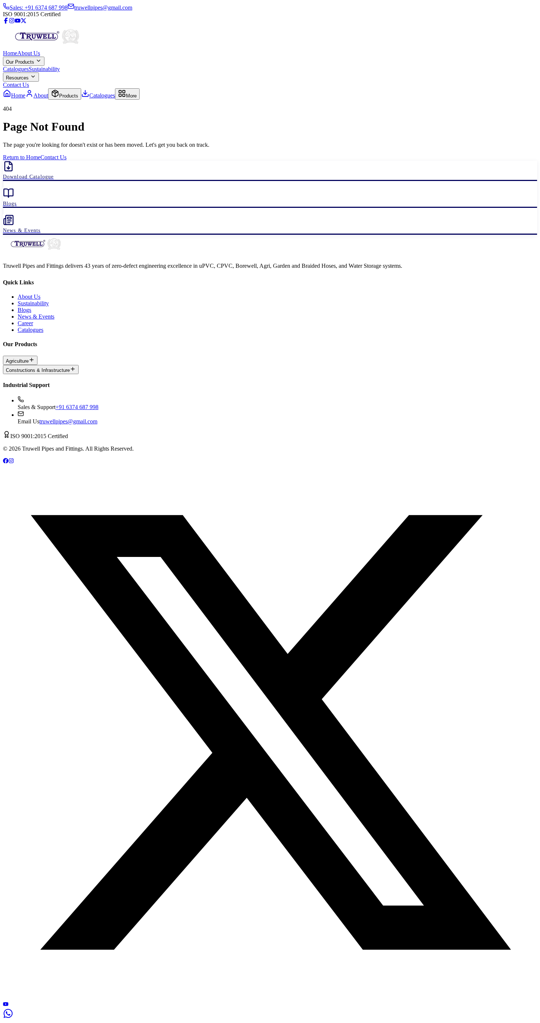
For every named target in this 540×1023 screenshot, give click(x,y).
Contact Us (16, 85)
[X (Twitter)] (23, 21)
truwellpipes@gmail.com (68, 421)
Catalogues (16, 69)
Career (25, 323)
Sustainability (44, 69)
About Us (28, 53)
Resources (18, 78)
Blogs (24, 310)
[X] (270, 998)
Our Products (21, 62)
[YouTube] (18, 21)
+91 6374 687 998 (76, 407)
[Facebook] (6, 21)
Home (10, 53)
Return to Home (21, 157)
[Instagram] (12, 21)
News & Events (36, 316)
